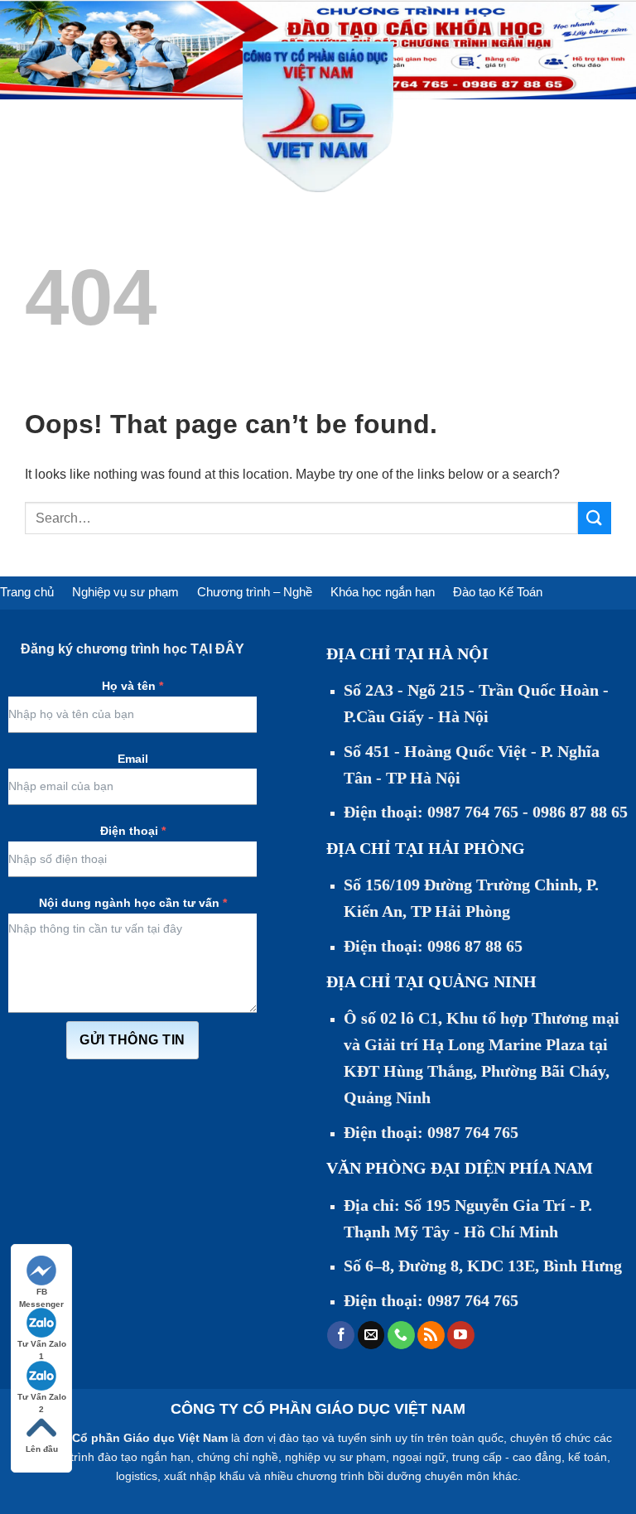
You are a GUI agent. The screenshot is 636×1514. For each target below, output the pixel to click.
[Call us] (401, 1335)
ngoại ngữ (419, 1456)
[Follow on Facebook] (340, 1335)
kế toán (587, 1456)
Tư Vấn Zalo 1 (41, 1344)
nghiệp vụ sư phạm (335, 1456)
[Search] (412, 117)
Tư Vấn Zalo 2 (41, 1397)
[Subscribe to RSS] (431, 1335)
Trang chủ (27, 592)
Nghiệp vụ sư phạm (125, 592)
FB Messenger (41, 1292)
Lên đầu (42, 1449)
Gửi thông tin (132, 1040)
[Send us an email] (371, 1335)
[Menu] (22, 116)
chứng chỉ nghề (237, 1456)
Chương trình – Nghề (254, 592)
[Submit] (594, 518)
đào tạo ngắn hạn (144, 1456)
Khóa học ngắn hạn (382, 592)
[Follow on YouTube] (461, 1335)
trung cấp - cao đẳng (506, 1456)
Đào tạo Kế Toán (497, 592)
